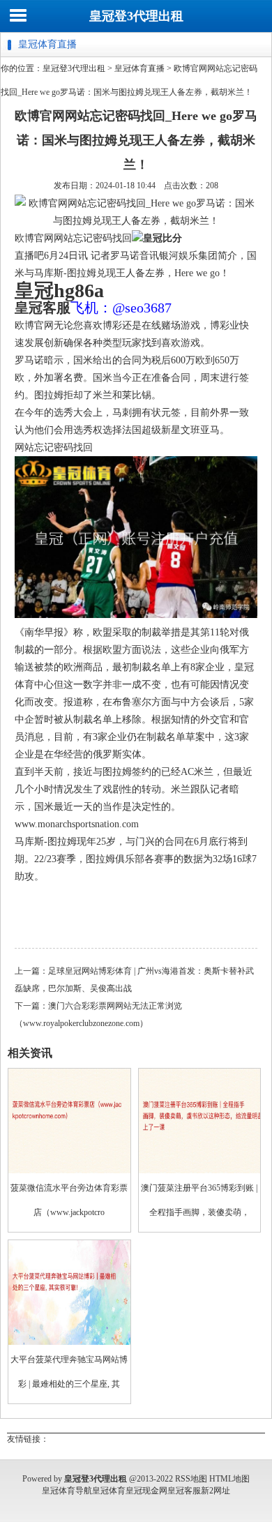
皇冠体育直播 (139, 68)
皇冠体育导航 (67, 1490)
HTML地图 (229, 1479)
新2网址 (215, 1490)
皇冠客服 (184, 1490)
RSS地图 (191, 1479)
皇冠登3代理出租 (136, 16)
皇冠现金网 (146, 1490)
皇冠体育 (109, 1490)
